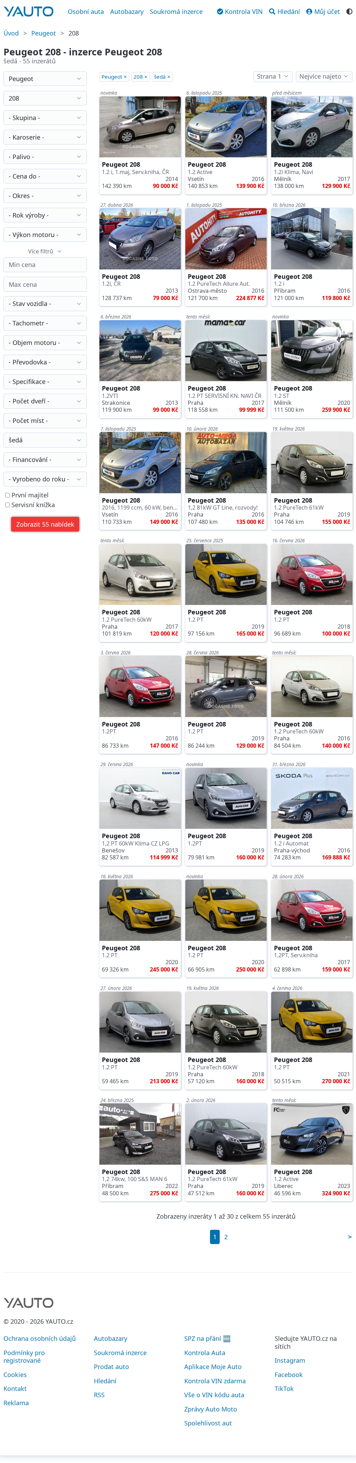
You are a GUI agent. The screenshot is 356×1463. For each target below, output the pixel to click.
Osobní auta (86, 11)
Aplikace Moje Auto (213, 1366)
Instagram (290, 1360)
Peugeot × (114, 76)
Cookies (15, 1374)
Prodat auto (111, 1366)
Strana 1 (269, 76)
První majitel (29, 495)
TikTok (284, 1388)
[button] (45, 524)
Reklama (16, 1403)
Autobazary (127, 11)
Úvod (11, 33)
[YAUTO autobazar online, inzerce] (28, 11)
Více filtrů (40, 251)
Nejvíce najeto (320, 76)
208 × (140, 76)
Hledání (105, 1381)
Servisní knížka (32, 505)
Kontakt (15, 1388)
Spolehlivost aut (208, 1423)
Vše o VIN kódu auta (214, 1395)
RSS (99, 1395)
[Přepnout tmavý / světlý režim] (349, 11)
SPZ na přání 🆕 (207, 1338)
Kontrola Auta (204, 1352)
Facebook (289, 1374)
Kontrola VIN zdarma (215, 1381)
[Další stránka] (350, 1236)
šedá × (162, 76)
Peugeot (43, 33)
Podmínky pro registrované (24, 1356)
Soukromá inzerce (176, 11)
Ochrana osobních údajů (39, 1338)
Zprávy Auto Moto (210, 1409)
